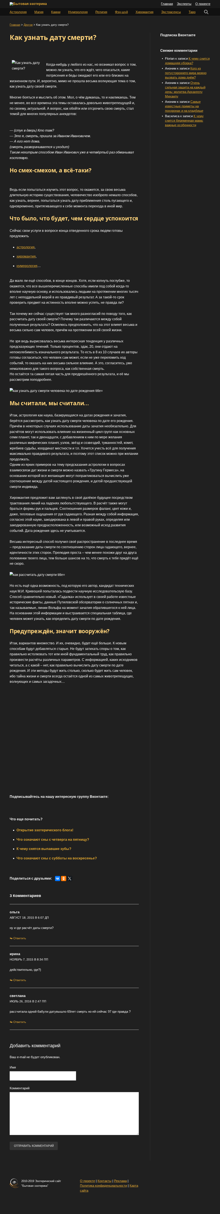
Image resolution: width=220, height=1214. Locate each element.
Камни (55, 12)
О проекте (202, 4)
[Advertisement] (72, 744)
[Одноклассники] (63, 878)
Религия (101, 12)
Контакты (105, 1181)
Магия (38, 12)
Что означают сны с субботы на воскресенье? (57, 858)
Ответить (19, 938)
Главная (167, 4)
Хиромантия (144, 12)
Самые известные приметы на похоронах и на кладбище (184, 106)
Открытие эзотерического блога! (45, 830)
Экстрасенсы (171, 12)
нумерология (27, 266)
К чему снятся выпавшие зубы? (44, 849)
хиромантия (26, 256)
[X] (69, 878)
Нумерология (78, 12)
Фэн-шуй (121, 12)
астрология (26, 247)
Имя (13, 1067)
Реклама (120, 1181)
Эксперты (184, 4)
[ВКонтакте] (57, 878)
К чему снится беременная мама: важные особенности (184, 120)
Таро (192, 12)
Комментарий (19, 1088)
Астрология (18, 12)
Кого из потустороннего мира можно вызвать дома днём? (185, 73)
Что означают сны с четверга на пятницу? (53, 839)
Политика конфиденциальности (103, 1185)
